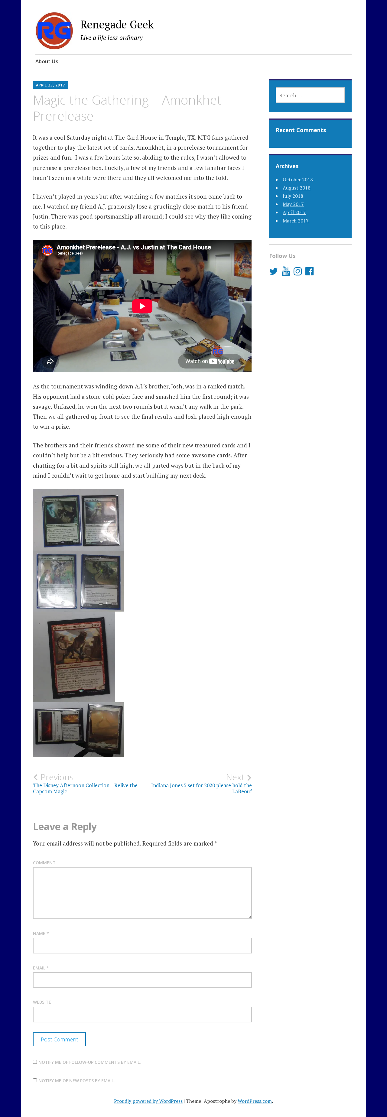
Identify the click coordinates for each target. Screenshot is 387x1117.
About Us (46, 61)
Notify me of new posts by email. (76, 1080)
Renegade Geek (117, 24)
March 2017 (296, 220)
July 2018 (293, 196)
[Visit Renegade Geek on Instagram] (298, 273)
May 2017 (293, 204)
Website (42, 1002)
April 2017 (294, 212)
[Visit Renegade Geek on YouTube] (286, 273)
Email (41, 968)
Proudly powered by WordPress (148, 1101)
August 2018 (297, 187)
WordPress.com (255, 1101)
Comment (44, 862)
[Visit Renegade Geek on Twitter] (273, 273)
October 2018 (298, 179)
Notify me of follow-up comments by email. (89, 1062)
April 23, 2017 (50, 85)
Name (41, 933)
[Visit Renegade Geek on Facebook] (309, 273)
